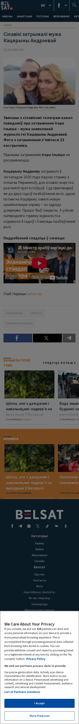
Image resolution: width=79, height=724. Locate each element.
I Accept (39, 703)
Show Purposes (39, 716)
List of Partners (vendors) (22, 692)
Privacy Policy (35, 659)
